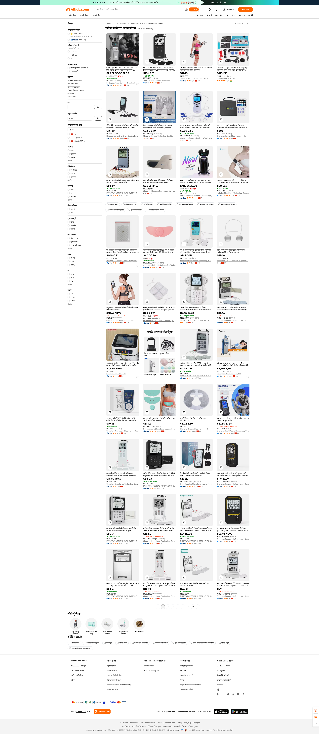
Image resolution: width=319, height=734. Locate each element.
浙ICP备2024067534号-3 (223, 730)
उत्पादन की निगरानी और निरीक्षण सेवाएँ (118, 685)
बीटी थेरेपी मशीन (148, 204)
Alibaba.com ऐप (184, 712)
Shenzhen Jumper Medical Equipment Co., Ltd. (233, 261)
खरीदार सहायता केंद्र (186, 666)
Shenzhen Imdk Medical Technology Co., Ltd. (122, 320)
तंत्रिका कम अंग (114, 204)
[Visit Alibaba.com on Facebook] (218, 694)
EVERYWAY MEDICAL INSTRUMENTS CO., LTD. (122, 193)
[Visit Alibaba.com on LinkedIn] (223, 694)
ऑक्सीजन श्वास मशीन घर (207, 204)
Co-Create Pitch (77, 671)
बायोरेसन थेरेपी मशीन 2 (161, 643)
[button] (186, 9)
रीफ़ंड (182, 680)
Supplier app (169, 712)
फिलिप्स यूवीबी (75, 643)
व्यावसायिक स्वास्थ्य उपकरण (156, 210)
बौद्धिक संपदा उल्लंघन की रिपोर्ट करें (190, 685)
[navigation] (85, 315)
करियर (73, 680)
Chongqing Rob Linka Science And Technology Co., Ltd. (159, 265)
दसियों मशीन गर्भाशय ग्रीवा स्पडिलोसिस (203, 643)
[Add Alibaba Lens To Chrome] (102, 711)
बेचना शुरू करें (221, 671)
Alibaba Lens (81, 712)
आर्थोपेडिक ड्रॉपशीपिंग (166, 204)
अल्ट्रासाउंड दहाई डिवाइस (228, 204)
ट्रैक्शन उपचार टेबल (130, 204)
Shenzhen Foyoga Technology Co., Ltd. (158, 136)
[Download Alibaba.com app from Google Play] (239, 711)
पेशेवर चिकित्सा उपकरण (137, 24)
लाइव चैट (183, 671)
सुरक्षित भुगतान (111, 666)
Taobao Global (169, 723)
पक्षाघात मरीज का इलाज (93, 643)
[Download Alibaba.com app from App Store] (221, 711)
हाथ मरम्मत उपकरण (136, 210)
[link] (316, 710)
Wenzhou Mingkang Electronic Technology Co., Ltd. (196, 138)
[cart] (217, 10)
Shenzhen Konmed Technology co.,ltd (231, 136)
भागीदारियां (220, 685)
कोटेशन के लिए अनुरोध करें (152, 671)
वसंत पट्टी (109, 643)
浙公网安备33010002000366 (200, 730)
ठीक (98, 107)
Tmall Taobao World (147, 723)
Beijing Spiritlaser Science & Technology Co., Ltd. (122, 83)
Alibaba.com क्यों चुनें (78, 666)
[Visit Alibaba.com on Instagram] (233, 694)
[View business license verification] (182, 730)
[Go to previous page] (158, 606)
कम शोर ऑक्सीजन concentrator (81, 648)
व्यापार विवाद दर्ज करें (186, 675)
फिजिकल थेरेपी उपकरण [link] (155, 24)
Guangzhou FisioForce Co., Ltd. (229, 374)
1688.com (134, 723)
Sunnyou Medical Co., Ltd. (116, 374)
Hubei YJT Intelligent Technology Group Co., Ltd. (233, 193)
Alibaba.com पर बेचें (223, 666)
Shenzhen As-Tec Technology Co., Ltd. (195, 320)
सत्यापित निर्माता (149, 666)
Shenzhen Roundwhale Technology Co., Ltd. (159, 80)
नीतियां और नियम (112, 690)
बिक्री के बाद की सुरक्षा (114, 680)
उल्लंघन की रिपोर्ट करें (186, 690)
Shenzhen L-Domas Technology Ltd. (194, 78)
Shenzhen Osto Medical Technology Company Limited (196, 261)
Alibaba (108, 24)
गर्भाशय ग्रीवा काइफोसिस (141, 643)
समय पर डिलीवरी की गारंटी (115, 675)
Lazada (159, 723)
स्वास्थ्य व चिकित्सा (120, 24)
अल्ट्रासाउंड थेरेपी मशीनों (186, 204)
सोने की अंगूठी (225, 643)
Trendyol (186, 723)
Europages (196, 723)
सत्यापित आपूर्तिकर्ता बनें (224, 680)
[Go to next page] (198, 606)
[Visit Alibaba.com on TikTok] (242, 694)
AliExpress (124, 723)
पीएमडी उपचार (123, 643)
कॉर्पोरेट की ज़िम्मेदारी (77, 675)
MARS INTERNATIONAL (226, 78)
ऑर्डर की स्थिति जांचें (223, 675)
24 (193, 607)
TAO (179, 723)
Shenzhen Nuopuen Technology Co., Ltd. (159, 191)
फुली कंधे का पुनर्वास (180, 643)
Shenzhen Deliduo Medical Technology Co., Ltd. (159, 321)
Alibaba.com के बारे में (78, 661)
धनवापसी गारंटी (112, 671)
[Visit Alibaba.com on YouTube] (238, 694)
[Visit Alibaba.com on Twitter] (228, 694)
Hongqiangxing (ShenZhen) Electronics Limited (122, 136)
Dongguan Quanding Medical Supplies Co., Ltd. (122, 261)
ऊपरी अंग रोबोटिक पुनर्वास (117, 210)
